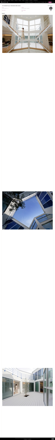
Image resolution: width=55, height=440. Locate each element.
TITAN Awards (16, 0)
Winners (36, 2)
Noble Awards (26, 0)
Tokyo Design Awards (36, 0)
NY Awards (20, 0)
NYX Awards (12, 0)
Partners (45, 2)
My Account (53, 2)
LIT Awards (23, 0)
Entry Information (27, 2)
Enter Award (50, 2)
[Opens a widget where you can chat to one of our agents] (52, 439)
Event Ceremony (39, 2)
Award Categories (31, 2)
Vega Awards (9, 0)
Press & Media (42, 2)
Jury (33, 2)
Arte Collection (30, 0)
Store (47, 2)
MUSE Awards (5, 0)
